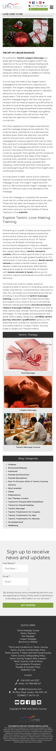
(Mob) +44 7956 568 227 (29, 683)
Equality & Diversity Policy (28, 667)
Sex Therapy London (18, 498)
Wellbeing (13, 525)
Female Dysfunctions (18, 475)
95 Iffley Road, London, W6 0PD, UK (29, 692)
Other (11, 491)
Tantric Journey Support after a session (28, 658)
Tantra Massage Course (28, 630)
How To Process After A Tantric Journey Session (28, 483)
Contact (28, 675)
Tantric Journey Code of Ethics (28, 661)
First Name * (9, 563)
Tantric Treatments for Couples (24, 512)
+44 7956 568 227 (38, 6)
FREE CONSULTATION (38, 9)
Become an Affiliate (28, 642)
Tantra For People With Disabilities (25, 502)
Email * (6, 576)
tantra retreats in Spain (20, 272)
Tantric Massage (16, 508)
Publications (14, 495)
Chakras (12, 464)
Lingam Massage (28, 639)
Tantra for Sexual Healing (21, 505)
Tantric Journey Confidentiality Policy (28, 650)
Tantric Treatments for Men (22, 515)
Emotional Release (17, 468)
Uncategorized (15, 522)
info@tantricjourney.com (30, 689)
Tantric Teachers (28, 633)
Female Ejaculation (17, 478)
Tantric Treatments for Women (24, 519)
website (23, 212)
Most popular (15, 488)
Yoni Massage (28, 636)
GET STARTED (28, 605)
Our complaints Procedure (28, 664)
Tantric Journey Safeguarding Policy (28, 655)
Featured (12, 471)
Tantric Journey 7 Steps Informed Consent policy (28, 653)
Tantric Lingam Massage (30, 58)
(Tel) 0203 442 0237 (29, 680)
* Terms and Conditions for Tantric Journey (28, 647)
